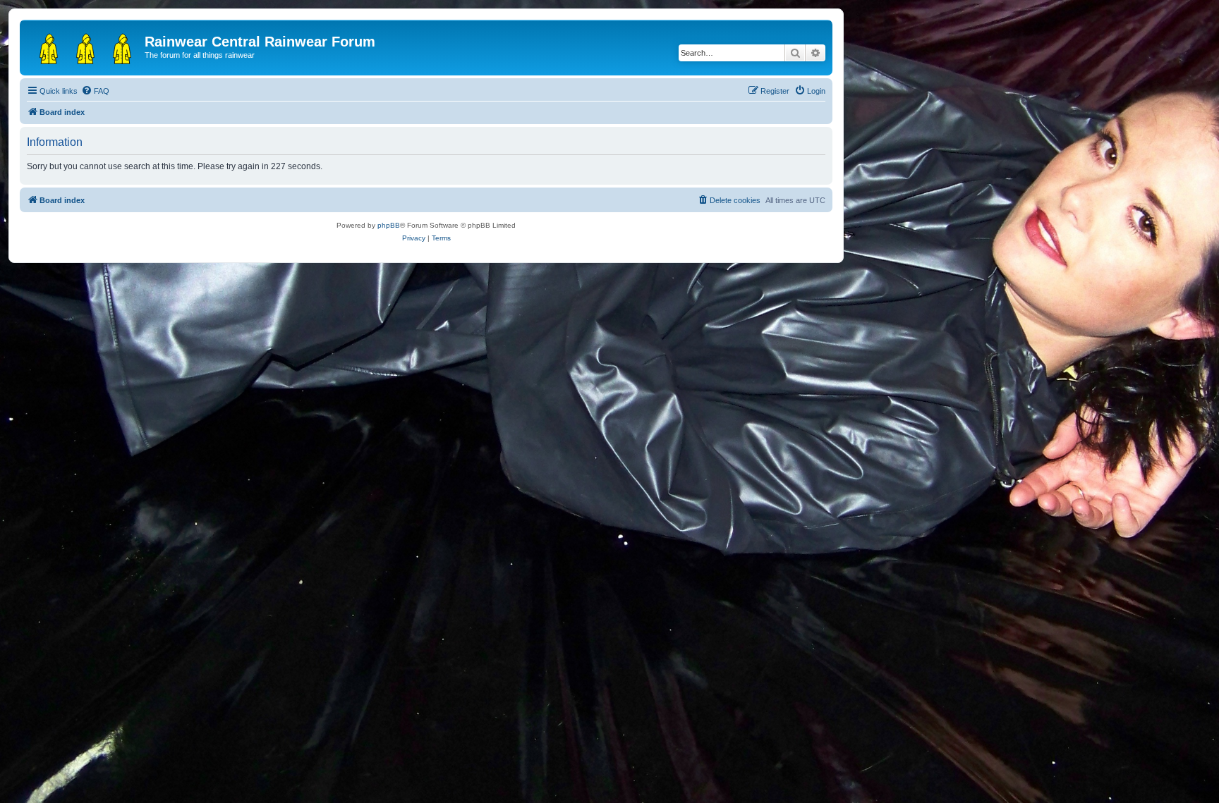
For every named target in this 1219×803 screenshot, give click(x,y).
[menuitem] (95, 90)
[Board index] (84, 45)
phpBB (388, 225)
